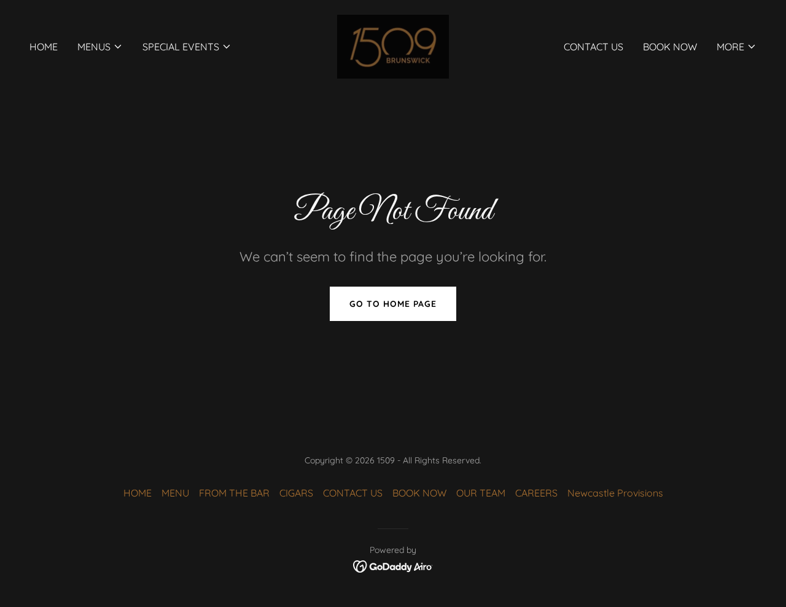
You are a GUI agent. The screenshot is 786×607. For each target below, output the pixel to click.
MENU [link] (175, 493)
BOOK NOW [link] (670, 47)
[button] (100, 46)
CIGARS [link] (296, 493)
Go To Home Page (393, 303)
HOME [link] (43, 47)
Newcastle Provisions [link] (615, 493)
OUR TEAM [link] (480, 493)
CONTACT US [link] (593, 47)
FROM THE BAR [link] (234, 493)
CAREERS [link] (536, 493)
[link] (393, 45)
